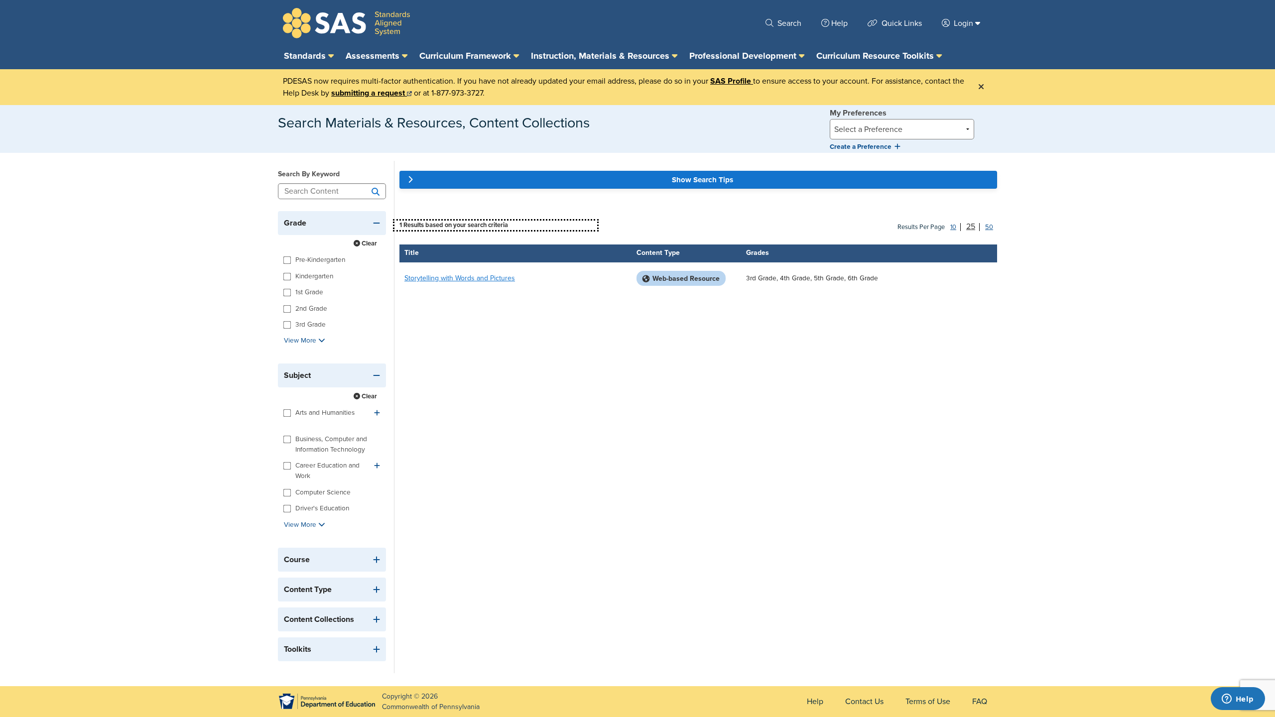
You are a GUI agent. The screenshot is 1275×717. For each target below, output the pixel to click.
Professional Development (744, 55)
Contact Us (864, 702)
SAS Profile (731, 81)
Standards (306, 55)
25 (970, 227)
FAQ (979, 702)
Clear (368, 243)
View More (301, 341)
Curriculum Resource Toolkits (876, 55)
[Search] (375, 191)
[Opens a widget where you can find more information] (1237, 699)
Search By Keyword (309, 174)
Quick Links (901, 23)
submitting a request (369, 93)
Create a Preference (862, 147)
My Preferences (858, 113)
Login (963, 23)
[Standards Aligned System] (346, 23)
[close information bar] (981, 87)
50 (989, 227)
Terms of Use (927, 702)
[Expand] (377, 413)
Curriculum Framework (466, 55)
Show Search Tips (702, 179)
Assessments (374, 55)
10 (953, 227)
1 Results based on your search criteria (453, 225)
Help (839, 23)
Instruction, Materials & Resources (601, 55)
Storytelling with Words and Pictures (459, 278)
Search (788, 23)
